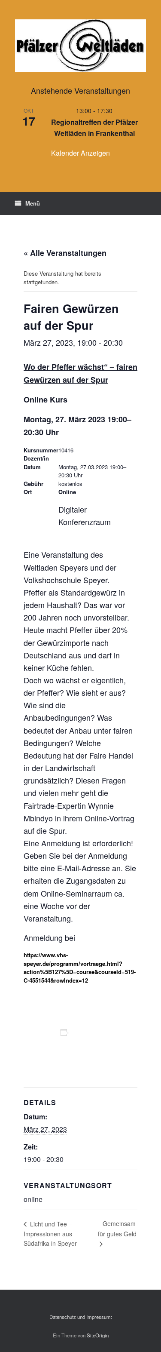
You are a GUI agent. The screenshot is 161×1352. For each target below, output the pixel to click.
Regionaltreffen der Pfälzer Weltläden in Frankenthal (94, 127)
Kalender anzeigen (80, 153)
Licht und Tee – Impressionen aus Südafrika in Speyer (50, 1234)
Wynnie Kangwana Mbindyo (92, 458)
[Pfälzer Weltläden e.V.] (80, 45)
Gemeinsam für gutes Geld (117, 1228)
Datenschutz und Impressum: (80, 1316)
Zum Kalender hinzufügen (67, 1047)
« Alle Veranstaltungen (65, 252)
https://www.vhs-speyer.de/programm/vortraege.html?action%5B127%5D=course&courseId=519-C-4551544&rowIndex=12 (80, 967)
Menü (32, 203)
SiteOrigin (98, 1335)
